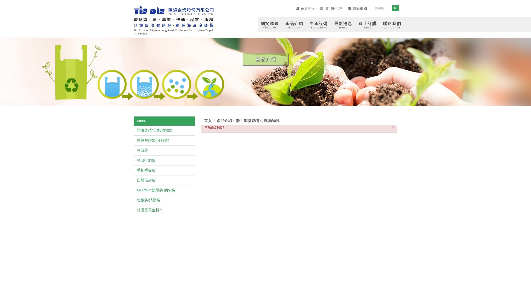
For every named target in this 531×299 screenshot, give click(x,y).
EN (333, 9)
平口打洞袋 (146, 160)
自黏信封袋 (146, 180)
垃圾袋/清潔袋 (148, 200)
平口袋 (142, 150)
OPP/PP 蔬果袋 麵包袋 (156, 190)
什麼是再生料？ (150, 210)
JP (340, 9)
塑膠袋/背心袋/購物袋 (155, 130)
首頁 (208, 121)
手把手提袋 (146, 170)
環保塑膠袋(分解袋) (153, 140)
